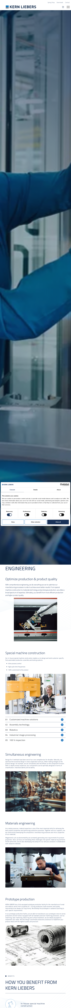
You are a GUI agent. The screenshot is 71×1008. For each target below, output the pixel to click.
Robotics (14, 729)
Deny (13, 522)
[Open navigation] (68, 6)
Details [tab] (35, 489)
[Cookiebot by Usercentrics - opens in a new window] (61, 484)
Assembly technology (20, 724)
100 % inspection (17, 740)
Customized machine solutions (24, 719)
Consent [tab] (12, 489)
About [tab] (59, 489)
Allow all (58, 522)
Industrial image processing (23, 734)
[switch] (26, 514)
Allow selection (35, 522)
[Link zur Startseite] (21, 6)
